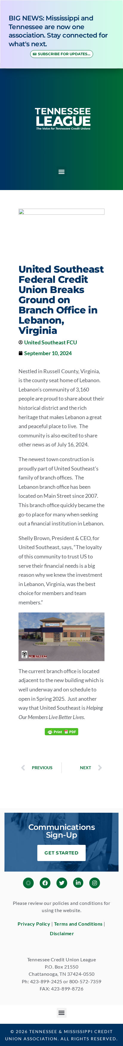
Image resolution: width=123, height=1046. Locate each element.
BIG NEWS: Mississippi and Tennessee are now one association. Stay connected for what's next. (58, 31)
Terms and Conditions (78, 924)
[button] (62, 172)
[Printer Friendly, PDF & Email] (61, 731)
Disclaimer (62, 933)
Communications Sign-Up (61, 831)
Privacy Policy (34, 924)
